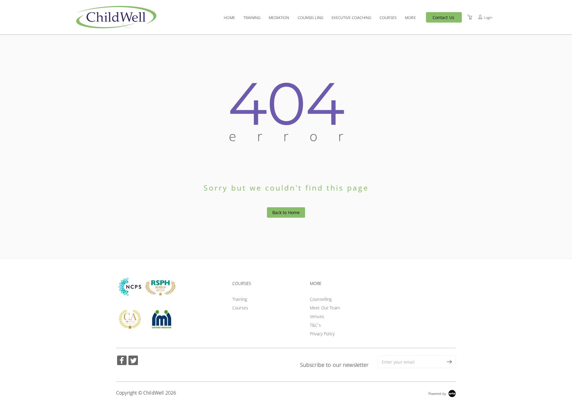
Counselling (311, 17)
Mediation (279, 17)
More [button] (410, 17)
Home (229, 17)
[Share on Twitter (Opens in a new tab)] (133, 361)
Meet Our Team (325, 308)
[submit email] (449, 362)
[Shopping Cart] (469, 17)
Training (251, 17)
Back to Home (286, 212)
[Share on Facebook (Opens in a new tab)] (122, 361)
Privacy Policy (322, 333)
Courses (388, 17)
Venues (317, 316)
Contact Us (443, 17)
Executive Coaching (351, 17)
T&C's (315, 325)
